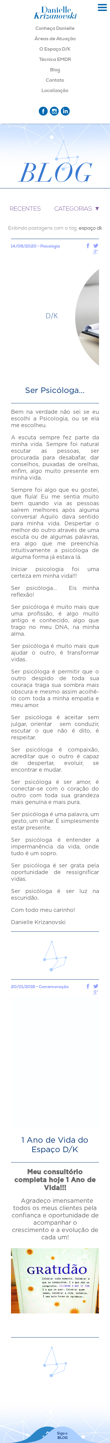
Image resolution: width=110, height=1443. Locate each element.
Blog (55, 70)
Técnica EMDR (55, 59)
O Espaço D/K (55, 49)
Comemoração (54, 987)
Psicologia (50, 246)
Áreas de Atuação (55, 39)
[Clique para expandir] (102, 7)
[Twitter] (95, 246)
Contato (55, 80)
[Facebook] (88, 246)
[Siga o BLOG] (62, 1435)
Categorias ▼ (77, 209)
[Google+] (95, 252)
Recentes (25, 209)
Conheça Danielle (55, 28)
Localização (55, 91)
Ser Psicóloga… (55, 391)
